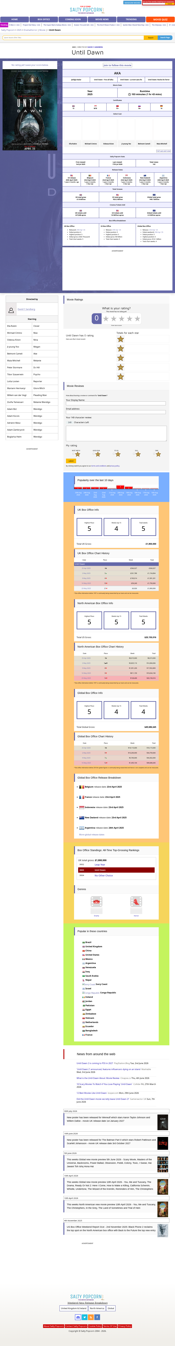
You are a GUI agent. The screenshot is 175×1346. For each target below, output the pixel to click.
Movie (42, 30)
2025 (19, 30)
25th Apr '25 (80, 230)
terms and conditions (98, 466)
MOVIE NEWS (102, 19)
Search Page (165, 37)
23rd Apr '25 (153, 230)
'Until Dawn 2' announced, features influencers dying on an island (108, 1069)
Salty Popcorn (8, 30)
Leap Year (100, 864)
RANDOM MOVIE (132, 2)
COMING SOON (73, 19)
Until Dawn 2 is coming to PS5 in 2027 (95, 1063)
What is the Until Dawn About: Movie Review (98, 1078)
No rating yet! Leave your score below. (30, 65)
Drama (27, 30)
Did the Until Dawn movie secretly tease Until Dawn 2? (103, 1099)
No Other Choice (104, 875)
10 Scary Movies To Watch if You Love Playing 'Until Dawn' (104, 1084)
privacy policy (114, 466)
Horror (33, 30)
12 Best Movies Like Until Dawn (92, 1093)
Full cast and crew (163, 151)
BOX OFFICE (44, 19)
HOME (14, 19)
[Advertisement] (117, 270)
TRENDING (131, 19)
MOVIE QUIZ (160, 19)
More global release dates (91, 834)
